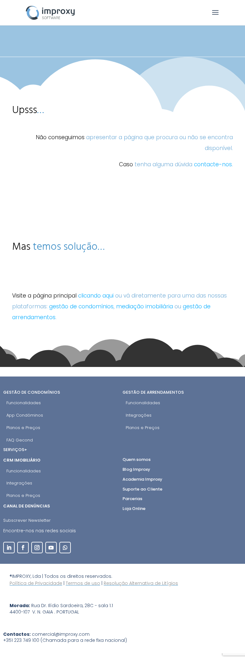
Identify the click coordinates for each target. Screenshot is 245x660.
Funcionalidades (23, 403)
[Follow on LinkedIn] (9, 547)
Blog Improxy (136, 469)
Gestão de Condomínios (31, 392)
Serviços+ (15, 450)
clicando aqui (96, 295)
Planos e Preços (23, 428)
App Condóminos (24, 415)
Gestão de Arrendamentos (153, 392)
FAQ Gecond (19, 440)
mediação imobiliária (144, 306)
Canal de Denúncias (27, 506)
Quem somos (136, 459)
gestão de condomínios (81, 306)
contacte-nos (213, 164)
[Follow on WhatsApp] (65, 547)
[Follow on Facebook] (23, 547)
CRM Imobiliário (22, 460)
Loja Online (133, 509)
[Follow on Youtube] (51, 547)
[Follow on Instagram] (37, 547)
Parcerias (132, 499)
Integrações (139, 415)
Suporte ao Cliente (142, 489)
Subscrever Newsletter (27, 520)
